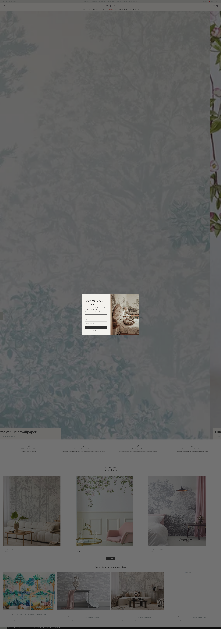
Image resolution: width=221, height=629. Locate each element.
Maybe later (96, 330)
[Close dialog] (138, 295)
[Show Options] (105, 316)
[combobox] (95, 316)
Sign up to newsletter (96, 327)
